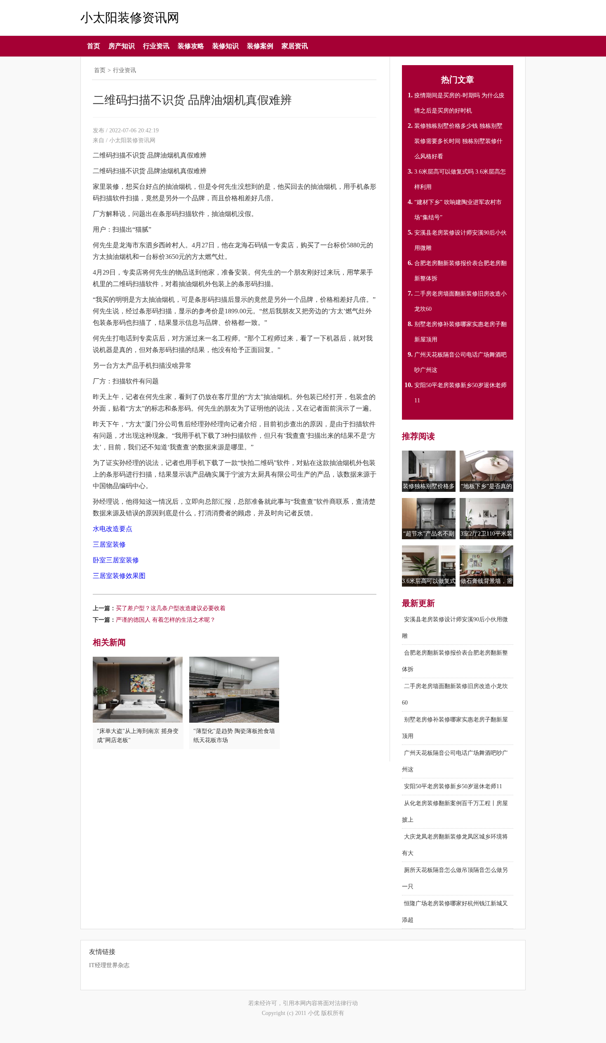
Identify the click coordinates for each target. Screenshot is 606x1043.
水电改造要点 (112, 528)
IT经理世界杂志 (109, 965)
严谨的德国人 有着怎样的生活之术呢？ (166, 620)
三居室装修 (109, 544)
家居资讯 (295, 45)
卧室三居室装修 (116, 560)
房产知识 (121, 45)
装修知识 (225, 45)
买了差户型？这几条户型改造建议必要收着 (170, 608)
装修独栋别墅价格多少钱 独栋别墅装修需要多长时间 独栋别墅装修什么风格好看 (458, 141)
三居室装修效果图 (119, 575)
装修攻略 (191, 45)
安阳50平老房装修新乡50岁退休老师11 (453, 786)
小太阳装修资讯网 (129, 18)
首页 (93, 45)
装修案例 (260, 45)
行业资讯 (156, 45)
